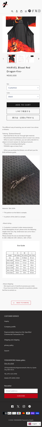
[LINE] (29, 12)
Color (8, 93)
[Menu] (26, 11)
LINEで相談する (23, 111)
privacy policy (8, 345)
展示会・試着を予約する (23, 118)
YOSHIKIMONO (18, 420)
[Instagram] (39, 12)
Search (6, 351)
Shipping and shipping (11, 340)
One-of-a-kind (9, 363)
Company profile (10, 327)
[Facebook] (32, 12)
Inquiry (6, 321)
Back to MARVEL (22, 302)
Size (8, 84)
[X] (36, 12)
